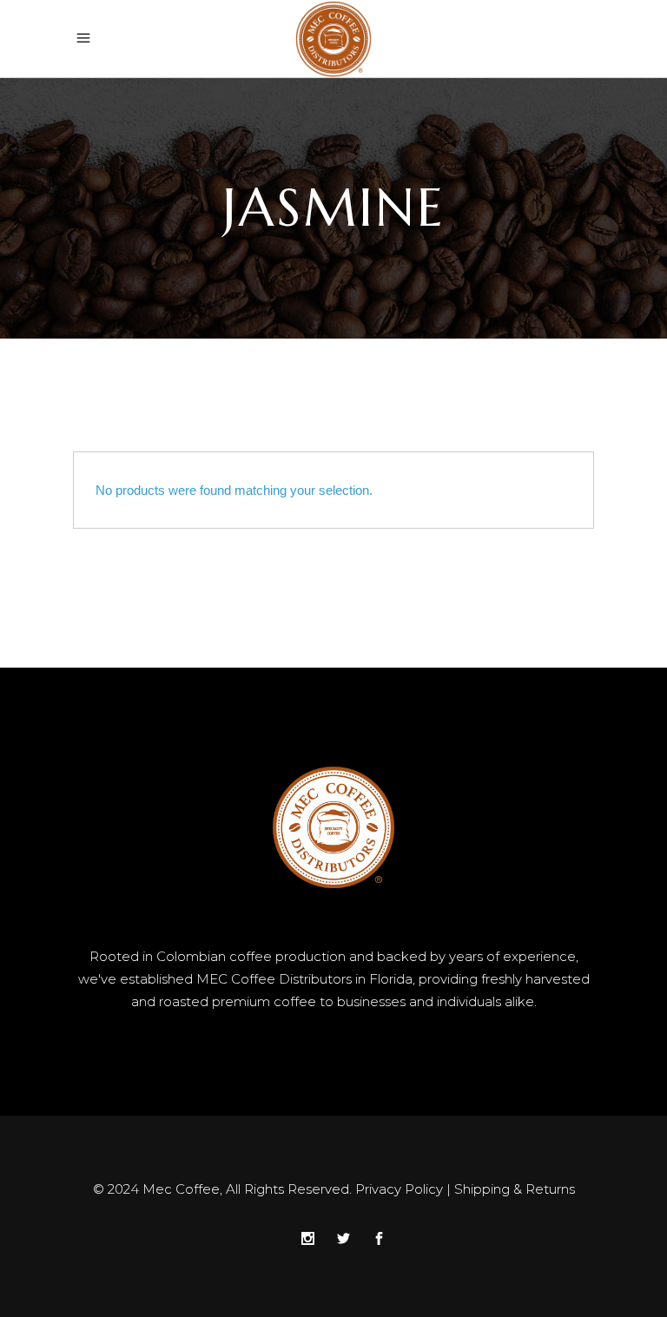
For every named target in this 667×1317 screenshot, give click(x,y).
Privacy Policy (399, 1189)
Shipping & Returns (514, 1189)
